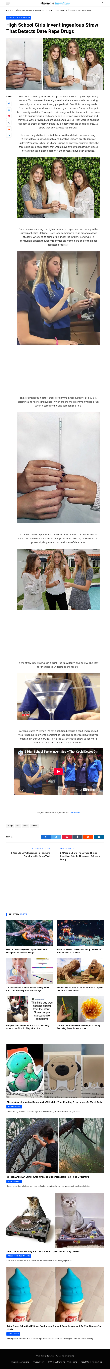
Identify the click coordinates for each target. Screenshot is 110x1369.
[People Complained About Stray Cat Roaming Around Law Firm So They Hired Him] (29, 1009)
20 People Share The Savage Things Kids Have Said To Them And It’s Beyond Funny (80, 856)
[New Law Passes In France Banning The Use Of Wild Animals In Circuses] (80, 933)
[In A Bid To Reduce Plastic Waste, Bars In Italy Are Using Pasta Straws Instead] (80, 1009)
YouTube (58, 348)
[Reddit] (8, 128)
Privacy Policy (38, 1362)
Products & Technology (23, 10)
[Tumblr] (8, 122)
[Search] (102, 3)
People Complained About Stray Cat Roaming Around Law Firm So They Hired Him (27, 1026)
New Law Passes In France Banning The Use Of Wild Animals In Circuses (79, 951)
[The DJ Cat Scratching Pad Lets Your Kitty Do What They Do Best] (55, 1220)
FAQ (50, 1362)
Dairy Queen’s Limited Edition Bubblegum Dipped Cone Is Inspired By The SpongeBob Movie (54, 1328)
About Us (85, 1362)
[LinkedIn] (8, 135)
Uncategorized (14, 1107)
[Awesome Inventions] (55, 3)
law (17, 826)
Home (8, 10)
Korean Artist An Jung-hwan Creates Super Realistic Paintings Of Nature (47, 1176)
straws (34, 826)
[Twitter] (8, 110)
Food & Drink (13, 1334)
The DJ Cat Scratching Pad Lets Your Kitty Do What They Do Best (43, 1251)
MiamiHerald (58, 221)
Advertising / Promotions (66, 1362)
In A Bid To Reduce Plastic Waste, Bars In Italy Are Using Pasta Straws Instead (78, 1026)
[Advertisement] (58, 375)
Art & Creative (14, 1181)
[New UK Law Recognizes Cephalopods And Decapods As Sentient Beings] (29, 933)
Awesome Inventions (20, 1362)
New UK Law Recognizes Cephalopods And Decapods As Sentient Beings (26, 951)
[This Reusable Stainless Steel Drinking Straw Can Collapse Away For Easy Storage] (29, 971)
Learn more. (75, 812)
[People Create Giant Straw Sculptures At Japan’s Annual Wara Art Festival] (80, 971)
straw (25, 826)
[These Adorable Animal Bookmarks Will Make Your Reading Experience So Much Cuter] (55, 1071)
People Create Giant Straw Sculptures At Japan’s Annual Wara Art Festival (80, 988)
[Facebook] (8, 103)
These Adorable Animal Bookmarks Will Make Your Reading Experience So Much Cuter (55, 1102)
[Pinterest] (8, 116)
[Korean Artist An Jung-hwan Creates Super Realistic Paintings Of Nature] (55, 1145)
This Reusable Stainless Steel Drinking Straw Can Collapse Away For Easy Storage (27, 988)
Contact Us (97, 1362)
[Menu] (8, 3)
